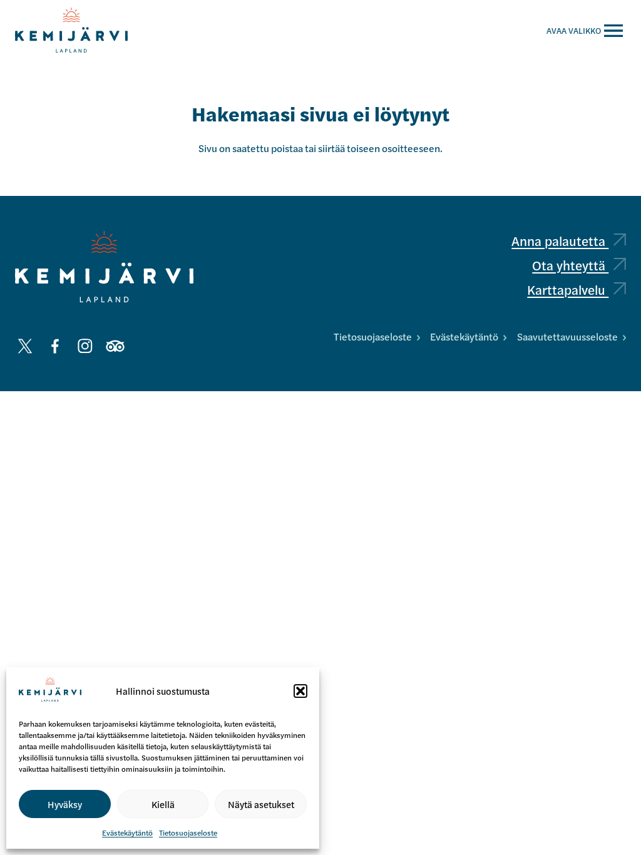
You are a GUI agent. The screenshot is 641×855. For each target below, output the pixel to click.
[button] (300, 691)
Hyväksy (65, 804)
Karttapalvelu (567, 289)
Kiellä (163, 804)
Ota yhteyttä (570, 265)
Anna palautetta (559, 241)
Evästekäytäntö (127, 832)
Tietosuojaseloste (188, 832)
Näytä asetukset (261, 804)
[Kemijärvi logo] (104, 266)
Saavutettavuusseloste (567, 336)
